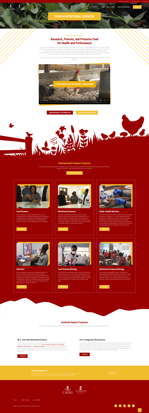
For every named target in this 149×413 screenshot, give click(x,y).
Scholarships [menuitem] (145, 1)
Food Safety (61, 344)
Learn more (21, 229)
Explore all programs (74, 173)
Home (103, 7)
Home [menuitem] (15, 400)
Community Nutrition (39, 346)
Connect (137, 7)
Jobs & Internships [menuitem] (135, 1)
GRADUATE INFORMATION (87, 113)
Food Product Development (49, 344)
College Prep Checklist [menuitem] (124, 1)
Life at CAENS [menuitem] (36, 400)
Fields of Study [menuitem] (25, 400)
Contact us (112, 372)
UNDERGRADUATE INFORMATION (60, 113)
